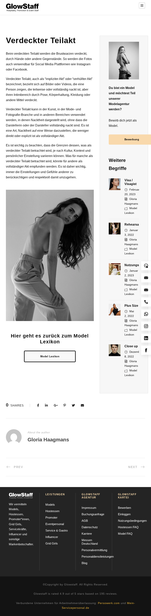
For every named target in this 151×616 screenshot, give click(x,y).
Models (50, 504)
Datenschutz (90, 527)
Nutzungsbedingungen (132, 520)
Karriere (87, 533)
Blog (84, 563)
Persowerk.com (109, 603)
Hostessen (52, 511)
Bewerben (124, 507)
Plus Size (131, 305)
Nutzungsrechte (136, 265)
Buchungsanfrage (93, 514)
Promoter (51, 517)
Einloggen (124, 514)
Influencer (51, 537)
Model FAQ (125, 533)
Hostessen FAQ (128, 527)
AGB (85, 520)
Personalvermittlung (94, 550)
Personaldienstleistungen (98, 556)
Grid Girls (51, 543)
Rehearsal (132, 224)
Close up (131, 346)
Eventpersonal (54, 524)
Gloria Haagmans (48, 440)
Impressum (89, 507)
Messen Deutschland (90, 541)
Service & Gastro (56, 530)
